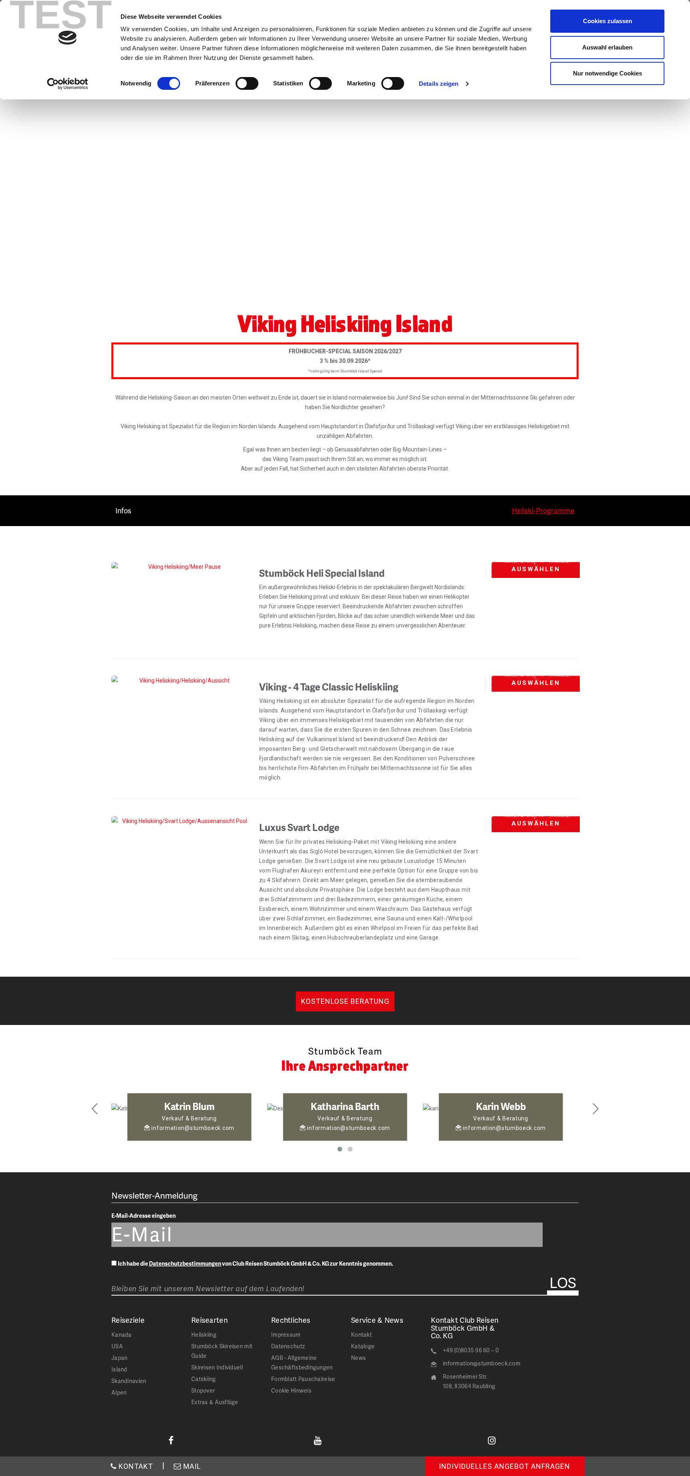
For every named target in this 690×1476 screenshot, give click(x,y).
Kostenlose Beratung (345, 1001)
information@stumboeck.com (481, 1363)
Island (119, 1369)
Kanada (121, 1334)
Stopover (203, 1390)
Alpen (119, 1392)
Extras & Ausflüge (214, 1402)
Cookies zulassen (607, 21)
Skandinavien (128, 1381)
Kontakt (361, 1334)
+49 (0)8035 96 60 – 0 (471, 1350)
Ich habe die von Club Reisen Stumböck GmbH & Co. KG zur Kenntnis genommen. (255, 1263)
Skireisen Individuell (217, 1367)
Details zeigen (438, 83)
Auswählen (536, 569)
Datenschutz (288, 1346)
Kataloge (363, 1346)
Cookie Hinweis (291, 1390)
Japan (119, 1357)
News (358, 1357)
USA (117, 1346)
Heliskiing (203, 1334)
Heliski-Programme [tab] (543, 510)
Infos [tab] (123, 510)
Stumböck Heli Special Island (322, 573)
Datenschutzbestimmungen (185, 1263)
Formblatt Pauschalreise (303, 1379)
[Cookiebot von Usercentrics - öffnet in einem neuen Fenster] (68, 84)
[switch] (247, 83)
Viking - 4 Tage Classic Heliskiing (328, 686)
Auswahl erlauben (607, 47)
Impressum (286, 1334)
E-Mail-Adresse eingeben (143, 1215)
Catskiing (203, 1379)
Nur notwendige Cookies (607, 73)
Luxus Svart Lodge (299, 827)
